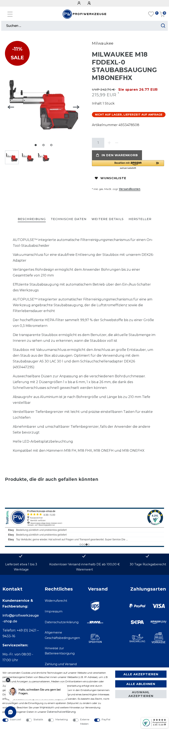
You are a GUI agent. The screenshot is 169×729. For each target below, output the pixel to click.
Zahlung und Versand (61, 664)
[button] (128, 164)
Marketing (61, 719)
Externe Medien (84, 721)
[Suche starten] (163, 26)
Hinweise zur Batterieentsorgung (60, 650)
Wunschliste (113, 178)
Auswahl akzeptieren (140, 694)
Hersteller (140, 219)
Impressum (53, 611)
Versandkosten (129, 189)
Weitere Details (108, 219)
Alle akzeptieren (140, 674)
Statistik (38, 719)
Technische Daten (69, 219)
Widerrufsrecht (56, 601)
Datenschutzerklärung (62, 622)
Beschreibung (32, 219)
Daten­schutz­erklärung (61, 711)
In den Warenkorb (120, 155)
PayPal (106, 719)
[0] (151, 14)
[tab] (31, 219)
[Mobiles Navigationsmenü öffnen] (10, 14)
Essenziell (15, 719)
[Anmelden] (79, 3)
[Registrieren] (89, 3)
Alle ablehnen (140, 684)
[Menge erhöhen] (109, 143)
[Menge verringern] (116, 143)
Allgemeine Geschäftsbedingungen (62, 635)
